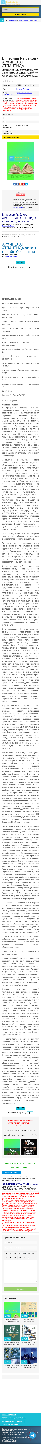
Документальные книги (24, 93)
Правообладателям (9, 1415)
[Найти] (36, 9)
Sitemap (20, 1421)
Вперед (20, 262)
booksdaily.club (12, 2)
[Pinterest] (23, 184)
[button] (6, 1254)
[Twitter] (26, 184)
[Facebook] (17, 184)
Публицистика (8, 94)
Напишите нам (18, 207)
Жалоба (20, 195)
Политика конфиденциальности (14, 1418)
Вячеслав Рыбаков (22, 89)
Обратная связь (8, 1421)
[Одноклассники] (20, 184)
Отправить (20, 1289)
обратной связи (7, 1439)
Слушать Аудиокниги (10, 1424)
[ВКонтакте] (14, 184)
